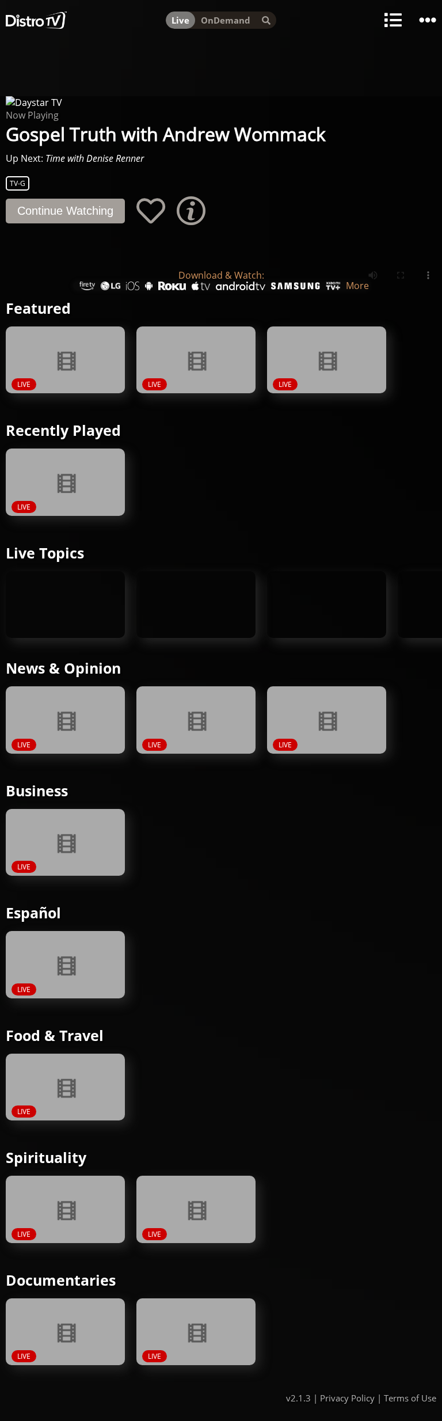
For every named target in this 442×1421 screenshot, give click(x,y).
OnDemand (225, 20)
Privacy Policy (347, 1398)
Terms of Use (410, 1398)
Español (33, 912)
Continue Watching (65, 210)
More (357, 286)
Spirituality (46, 1157)
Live (180, 20)
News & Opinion (63, 668)
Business (37, 790)
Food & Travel (55, 1035)
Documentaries (61, 1280)
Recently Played (63, 430)
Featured (38, 308)
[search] (266, 20)
